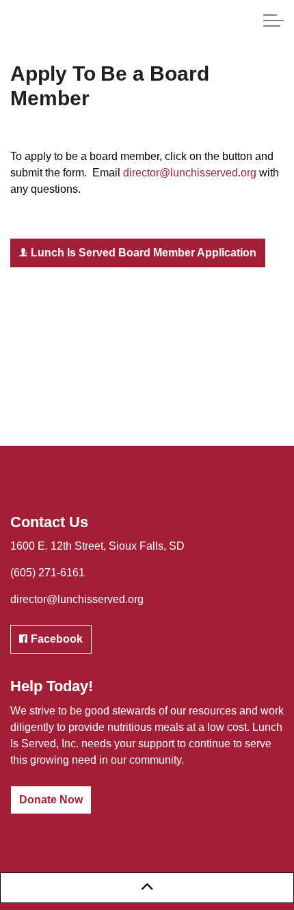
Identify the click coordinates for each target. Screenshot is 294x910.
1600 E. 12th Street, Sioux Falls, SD (97, 546)
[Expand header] (273, 20)
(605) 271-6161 (47, 572)
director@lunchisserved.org (189, 172)
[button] (147, 887)
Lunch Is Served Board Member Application (143, 252)
